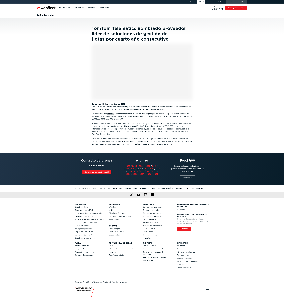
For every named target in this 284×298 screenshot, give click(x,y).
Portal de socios (149, 260)
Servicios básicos (149, 219)
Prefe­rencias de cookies (186, 249)
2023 (141, 166)
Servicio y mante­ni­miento (152, 207)
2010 (154, 171)
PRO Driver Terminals (117, 213)
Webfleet (112, 207)
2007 (142, 174)
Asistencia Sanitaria (150, 222)
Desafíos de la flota (116, 255)
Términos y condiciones (186, 252)
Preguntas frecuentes (83, 249)
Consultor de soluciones (84, 255)
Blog (111, 246)
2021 (154, 166)
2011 (148, 171)
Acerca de (83, 188)
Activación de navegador (84, 252)
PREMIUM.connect (82, 225)
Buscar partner (114, 235)
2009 (128, 174)
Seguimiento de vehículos (84, 210)
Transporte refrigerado (151, 235)
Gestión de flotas (81, 207)
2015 (158, 169)
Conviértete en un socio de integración (153, 253)
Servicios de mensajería (152, 213)
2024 (134, 166)
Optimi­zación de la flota (84, 216)
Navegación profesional (84, 229)
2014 (129, 171)
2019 (133, 169)
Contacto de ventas (116, 232)
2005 (155, 174)
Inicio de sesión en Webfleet (236, 2)
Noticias (107, 188)
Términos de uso (183, 255)
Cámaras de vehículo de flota (120, 216)
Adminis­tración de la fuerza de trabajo (89, 219)
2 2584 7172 (182, 209)
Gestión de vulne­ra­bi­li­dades (187, 261)
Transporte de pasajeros (152, 216)
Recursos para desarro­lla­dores (154, 257)
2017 (145, 169)
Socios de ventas (149, 246)
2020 (126, 169)
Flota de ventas (149, 229)
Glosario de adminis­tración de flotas (122, 249)
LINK (111, 210)
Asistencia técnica (82, 246)
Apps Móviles (114, 219)
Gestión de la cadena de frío (85, 238)
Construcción (148, 232)
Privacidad (181, 246)
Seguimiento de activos (84, 232)
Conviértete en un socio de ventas (156, 249)
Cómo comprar (114, 229)
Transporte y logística (151, 210)
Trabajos (180, 264)
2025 (127, 166)
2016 (152, 169)
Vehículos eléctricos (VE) (84, 235)
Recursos (112, 252)
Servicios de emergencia (152, 225)
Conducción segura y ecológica (87, 222)
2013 (136, 171)
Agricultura (147, 238)
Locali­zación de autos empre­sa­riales (88, 213)
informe (110, 114)
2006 (148, 174)
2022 (148, 166)
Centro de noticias (95, 188)
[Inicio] (76, 188)
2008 (135, 174)
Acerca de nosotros (184, 258)
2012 (142, 171)
